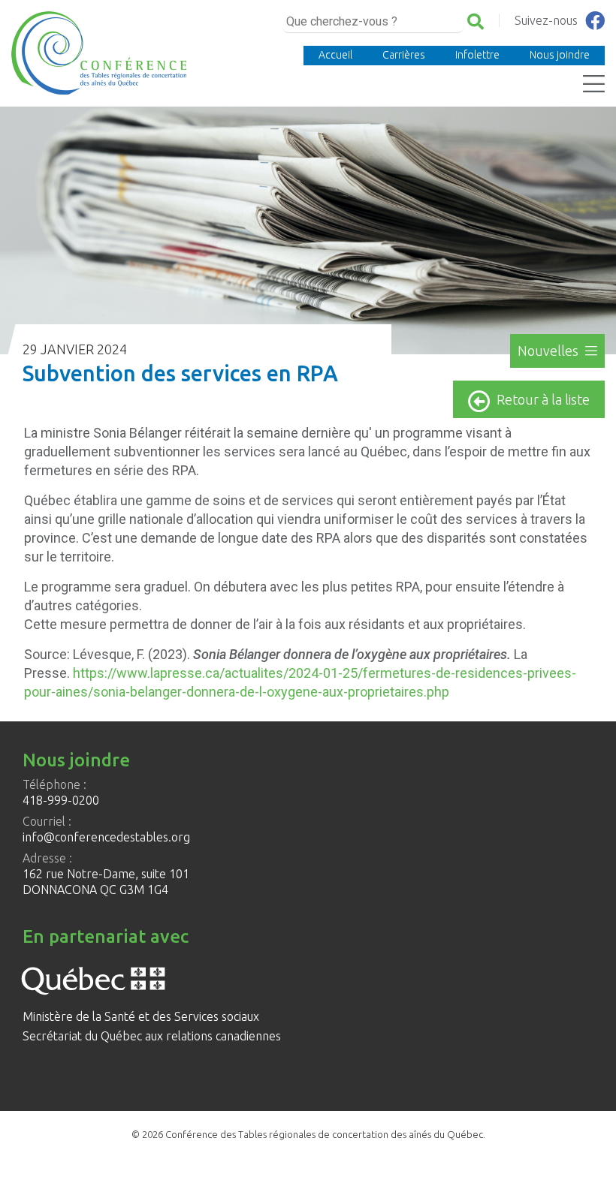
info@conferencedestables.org (106, 837)
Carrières (403, 55)
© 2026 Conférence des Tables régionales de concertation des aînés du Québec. (308, 1134)
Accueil (335, 55)
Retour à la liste (543, 399)
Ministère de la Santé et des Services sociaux (141, 1016)
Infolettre (477, 55)
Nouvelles (549, 350)
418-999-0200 (61, 800)
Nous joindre (560, 55)
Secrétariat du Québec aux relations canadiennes (152, 1036)
